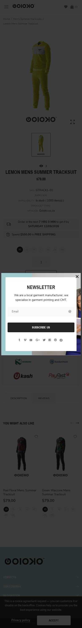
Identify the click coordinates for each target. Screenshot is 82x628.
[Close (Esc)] (77, 276)
